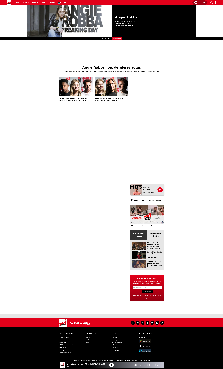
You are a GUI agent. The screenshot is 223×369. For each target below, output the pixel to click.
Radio (17, 3)
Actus (44, 3)
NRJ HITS (146, 190)
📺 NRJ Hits (62, 3)
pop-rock (128, 25)
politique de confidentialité (151, 298)
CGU (100, 360)
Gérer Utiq (135, 360)
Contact (83, 360)
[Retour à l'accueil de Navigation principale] (9, 2)
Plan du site (76, 360)
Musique (26, 3)
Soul (134, 25)
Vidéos (52, 3)
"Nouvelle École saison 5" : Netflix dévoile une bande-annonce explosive (154, 245)
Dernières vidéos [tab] (155, 235)
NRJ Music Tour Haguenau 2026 (141, 226)
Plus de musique (157, 365)
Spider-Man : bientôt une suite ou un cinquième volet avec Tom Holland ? (154, 255)
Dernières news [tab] (139, 235)
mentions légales (142, 298)
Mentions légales (92, 360)
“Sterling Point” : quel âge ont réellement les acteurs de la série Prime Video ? (154, 264)
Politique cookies (108, 360)
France (129, 23)
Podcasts (35, 3)
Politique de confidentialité (122, 360)
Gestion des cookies (145, 360)
